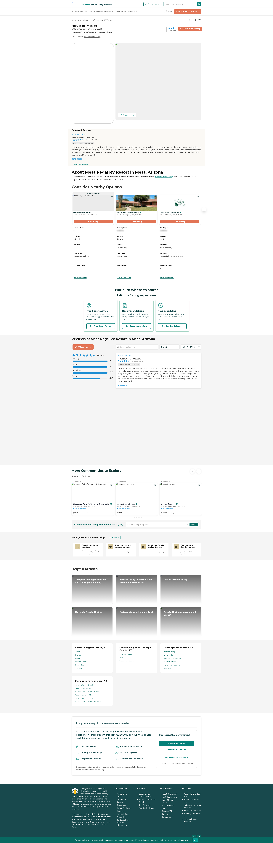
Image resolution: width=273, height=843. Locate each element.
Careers (165, 814)
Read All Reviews (81, 164)
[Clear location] (187, 524)
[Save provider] (199, 20)
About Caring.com (169, 794)
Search (194, 525)
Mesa (92, 20)
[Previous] (192, 471)
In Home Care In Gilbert (84, 685)
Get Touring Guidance (172, 326)
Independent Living (92, 37)
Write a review (84, 347)
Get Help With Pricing (190, 29)
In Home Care (169, 655)
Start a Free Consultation (187, 11)
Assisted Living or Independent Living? (180, 613)
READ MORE (77, 159)
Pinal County (124, 658)
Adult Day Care (169, 668)
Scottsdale (79, 668)
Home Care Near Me (192, 811)
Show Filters (189, 347)
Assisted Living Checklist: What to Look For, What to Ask (136, 581)
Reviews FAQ (167, 811)
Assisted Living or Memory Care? (136, 612)
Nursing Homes (170, 662)
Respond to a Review (176, 749)
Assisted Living (169, 652)
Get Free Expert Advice (100, 326)
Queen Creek (80, 665)
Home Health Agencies (172, 665)
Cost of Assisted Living (175, 579)
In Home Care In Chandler (85, 698)
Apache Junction (81, 662)
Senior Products (123, 808)
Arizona (85, 20)
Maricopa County (125, 654)
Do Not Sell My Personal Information (123, 822)
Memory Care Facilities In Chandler (88, 702)
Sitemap (120, 811)
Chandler (78, 655)
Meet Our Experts (169, 797)
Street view (128, 115)
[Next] (198, 471)
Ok (195, 840)
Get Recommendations (136, 326)
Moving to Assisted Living (88, 612)
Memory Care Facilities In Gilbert (87, 692)
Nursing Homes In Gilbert (84, 688)
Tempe (77, 658)
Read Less (113, 537)
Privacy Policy (122, 817)
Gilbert (77, 652)
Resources (121, 805)
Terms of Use (92, 824)
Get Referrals (144, 805)
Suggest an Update (177, 743)
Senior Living (76, 20)
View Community (80, 278)
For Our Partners (146, 808)
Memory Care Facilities (172, 658)
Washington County (126, 661)
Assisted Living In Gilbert (84, 695)
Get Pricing (93, 222)
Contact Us (166, 817)
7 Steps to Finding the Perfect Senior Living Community (90, 581)
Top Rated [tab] (86, 476)
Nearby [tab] (75, 476)
